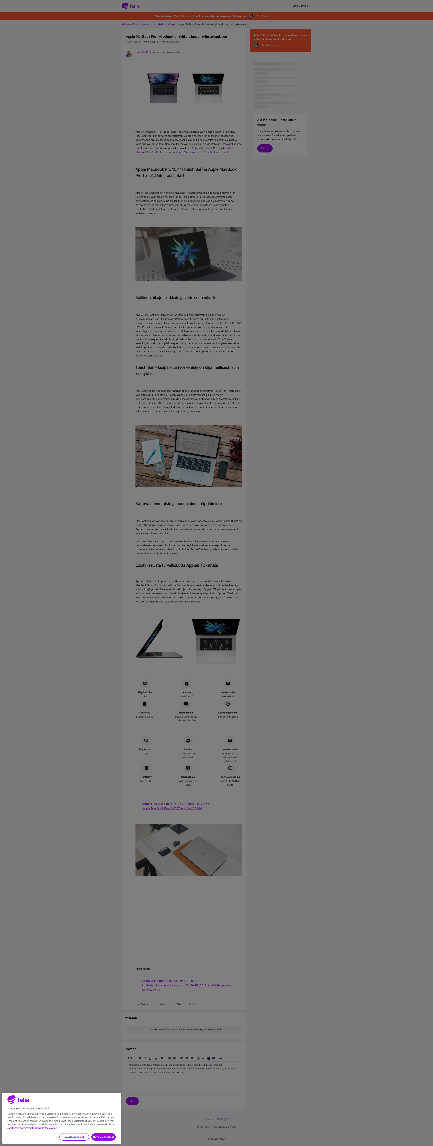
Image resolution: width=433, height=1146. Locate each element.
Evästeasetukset (74, 1136)
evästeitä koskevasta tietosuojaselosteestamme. (32, 1128)
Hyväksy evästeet (103, 1136)
